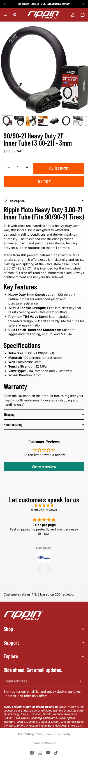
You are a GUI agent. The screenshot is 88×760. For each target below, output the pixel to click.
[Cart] (83, 15)
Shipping (9, 414)
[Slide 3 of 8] (31, 121)
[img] (44, 505)
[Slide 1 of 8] (7, 121)
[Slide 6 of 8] (66, 121)
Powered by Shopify (57, 734)
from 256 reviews (44, 510)
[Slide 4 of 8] (43, 121)
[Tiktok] (56, 753)
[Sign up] (79, 681)
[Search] (15, 15)
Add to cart (62, 168)
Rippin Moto (35, 734)
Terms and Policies (44, 743)
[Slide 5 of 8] (54, 121)
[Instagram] (40, 753)
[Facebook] (32, 753)
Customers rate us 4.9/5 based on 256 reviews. (39, 594)
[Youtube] (48, 753)
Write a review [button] (44, 466)
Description (17, 201)
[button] (40, 569)
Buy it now (44, 181)
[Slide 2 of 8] (19, 121)
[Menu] (5, 15)
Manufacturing (13, 424)
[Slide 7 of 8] (78, 121)
